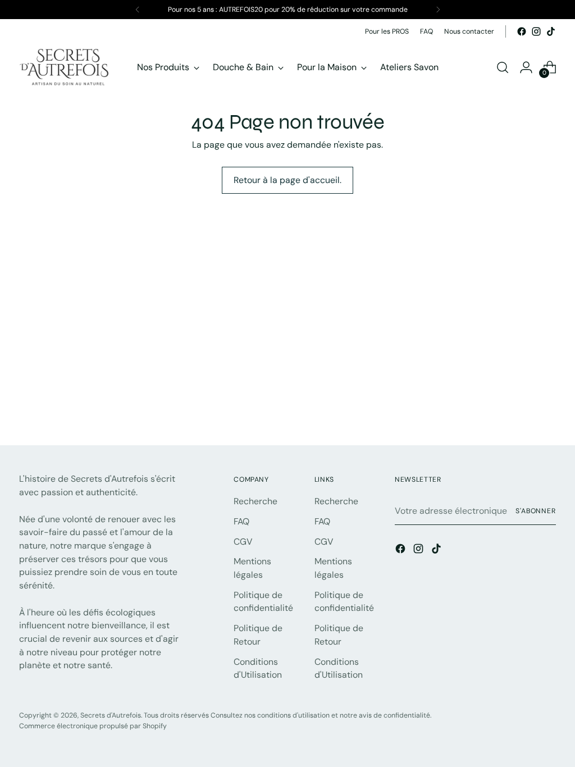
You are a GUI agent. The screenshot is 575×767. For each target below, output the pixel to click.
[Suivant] (438, 9)
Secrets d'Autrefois (110, 715)
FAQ (241, 521)
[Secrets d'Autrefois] (64, 67)
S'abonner (535, 510)
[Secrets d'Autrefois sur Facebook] (522, 31)
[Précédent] (137, 9)
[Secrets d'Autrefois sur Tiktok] (551, 31)
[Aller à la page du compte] (526, 67)
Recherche (255, 501)
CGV (243, 541)
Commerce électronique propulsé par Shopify (93, 726)
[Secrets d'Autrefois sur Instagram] (536, 31)
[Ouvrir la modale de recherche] (502, 67)
